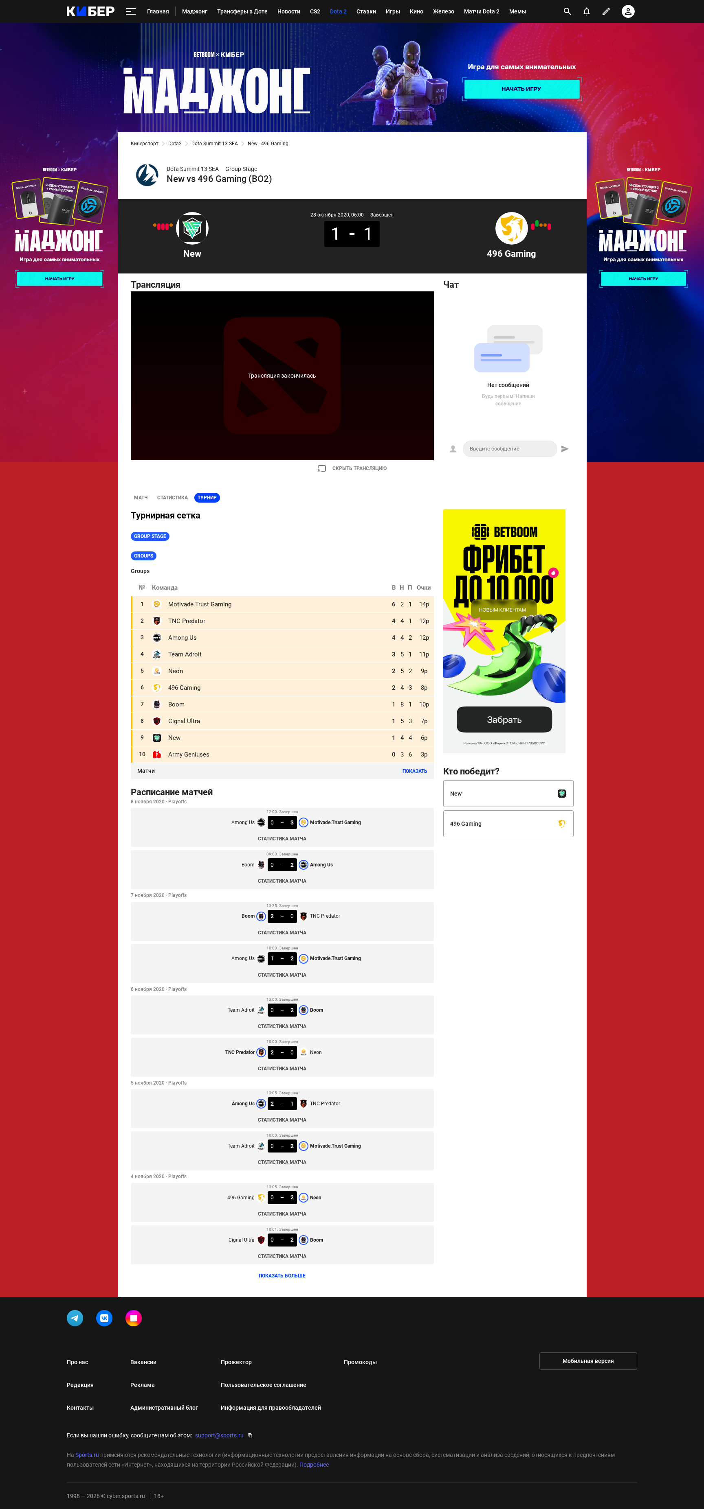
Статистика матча (282, 839)
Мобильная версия (588, 1361)
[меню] (131, 12)
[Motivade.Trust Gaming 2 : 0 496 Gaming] (533, 226)
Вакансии (143, 1362)
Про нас (77, 1362)
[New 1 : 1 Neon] (171, 225)
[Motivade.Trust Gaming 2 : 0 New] (167, 226)
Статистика (172, 498)
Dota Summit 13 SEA (214, 144)
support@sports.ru (219, 1435)
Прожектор (236, 1362)
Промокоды (360, 1362)
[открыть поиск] (567, 11)
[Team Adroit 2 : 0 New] (159, 226)
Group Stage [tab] (150, 536)
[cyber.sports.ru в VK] (106, 1320)
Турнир (207, 498)
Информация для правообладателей (271, 1407)
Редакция (80, 1385)
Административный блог (164, 1407)
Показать (415, 771)
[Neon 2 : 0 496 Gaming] (549, 226)
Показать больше (282, 1276)
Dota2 (175, 144)
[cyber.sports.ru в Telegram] (76, 1320)
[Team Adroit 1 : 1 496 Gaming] (541, 225)
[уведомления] (586, 11)
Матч (140, 498)
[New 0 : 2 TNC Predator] (163, 226)
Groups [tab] (143, 556)
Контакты (80, 1407)
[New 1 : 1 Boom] (154, 225)
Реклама (142, 1385)
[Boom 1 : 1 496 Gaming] (545, 225)
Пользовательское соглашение (263, 1385)
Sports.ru (87, 1455)
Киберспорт (144, 144)
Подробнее (314, 1464)
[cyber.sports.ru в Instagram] (135, 1320)
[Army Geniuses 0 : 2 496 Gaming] (537, 223)
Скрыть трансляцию (359, 468)
